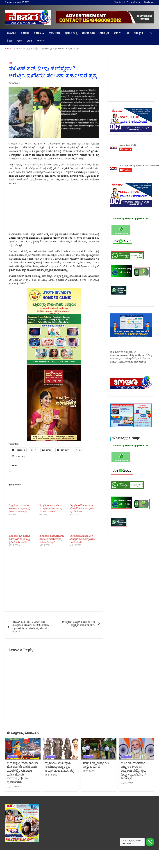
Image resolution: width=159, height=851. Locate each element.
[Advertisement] (54, 210)
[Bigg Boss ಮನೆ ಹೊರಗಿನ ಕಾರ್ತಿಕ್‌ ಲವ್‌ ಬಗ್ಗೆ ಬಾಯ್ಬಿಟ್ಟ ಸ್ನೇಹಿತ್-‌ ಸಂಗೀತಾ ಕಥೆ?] (22, 496)
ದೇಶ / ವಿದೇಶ (55, 33)
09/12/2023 (14, 83)
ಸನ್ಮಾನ (20, 41)
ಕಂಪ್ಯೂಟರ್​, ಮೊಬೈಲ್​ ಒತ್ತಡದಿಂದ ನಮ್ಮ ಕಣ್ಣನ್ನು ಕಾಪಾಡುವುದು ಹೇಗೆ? (78, 623)
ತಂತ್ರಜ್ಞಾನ (138, 33)
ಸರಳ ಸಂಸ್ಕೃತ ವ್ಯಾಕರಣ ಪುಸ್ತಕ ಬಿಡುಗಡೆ (96, 765)
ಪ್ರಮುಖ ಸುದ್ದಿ (71, 33)
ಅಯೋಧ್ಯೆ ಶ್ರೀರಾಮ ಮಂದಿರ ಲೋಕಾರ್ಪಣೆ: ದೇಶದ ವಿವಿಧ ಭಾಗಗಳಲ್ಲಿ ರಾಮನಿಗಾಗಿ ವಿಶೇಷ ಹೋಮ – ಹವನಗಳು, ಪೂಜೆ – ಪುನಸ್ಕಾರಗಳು (22, 773)
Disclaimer (149, 2)
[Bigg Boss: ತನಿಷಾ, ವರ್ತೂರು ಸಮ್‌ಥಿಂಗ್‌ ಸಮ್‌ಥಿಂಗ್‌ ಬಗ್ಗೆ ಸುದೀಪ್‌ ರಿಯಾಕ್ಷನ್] (53, 496)
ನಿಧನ (29, 41)
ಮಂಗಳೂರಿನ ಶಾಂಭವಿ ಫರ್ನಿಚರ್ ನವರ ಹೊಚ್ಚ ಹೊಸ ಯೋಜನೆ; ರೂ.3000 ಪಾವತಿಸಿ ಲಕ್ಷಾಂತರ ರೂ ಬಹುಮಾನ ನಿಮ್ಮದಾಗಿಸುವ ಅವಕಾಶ (30, 627)
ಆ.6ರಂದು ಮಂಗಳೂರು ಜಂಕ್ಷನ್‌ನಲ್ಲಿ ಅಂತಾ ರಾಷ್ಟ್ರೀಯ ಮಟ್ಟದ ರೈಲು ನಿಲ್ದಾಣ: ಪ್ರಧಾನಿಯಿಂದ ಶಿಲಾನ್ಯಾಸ (133, 771)
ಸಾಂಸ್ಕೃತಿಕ (104, 33)
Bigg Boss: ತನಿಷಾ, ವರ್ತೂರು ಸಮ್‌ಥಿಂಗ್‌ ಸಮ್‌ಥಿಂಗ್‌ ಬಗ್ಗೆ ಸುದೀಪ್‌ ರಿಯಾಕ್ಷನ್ (51, 509)
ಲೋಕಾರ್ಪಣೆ (12, 756)
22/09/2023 (88, 771)
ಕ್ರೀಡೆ (127, 33)
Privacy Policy (133, 2)
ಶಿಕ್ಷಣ (9, 41)
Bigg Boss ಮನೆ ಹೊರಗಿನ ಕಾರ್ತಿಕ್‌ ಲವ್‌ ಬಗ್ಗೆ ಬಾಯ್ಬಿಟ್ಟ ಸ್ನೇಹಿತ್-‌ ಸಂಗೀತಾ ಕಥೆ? (19, 509)
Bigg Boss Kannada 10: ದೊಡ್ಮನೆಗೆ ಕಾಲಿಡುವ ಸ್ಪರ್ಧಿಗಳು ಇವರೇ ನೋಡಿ (82, 509)
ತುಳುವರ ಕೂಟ (88, 33)
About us (118, 2)
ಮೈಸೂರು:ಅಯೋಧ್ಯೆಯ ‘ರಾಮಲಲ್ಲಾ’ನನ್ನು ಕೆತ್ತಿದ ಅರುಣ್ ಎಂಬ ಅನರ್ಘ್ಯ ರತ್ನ (59, 767)
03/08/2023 (126, 783)
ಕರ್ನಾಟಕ (25, 33)
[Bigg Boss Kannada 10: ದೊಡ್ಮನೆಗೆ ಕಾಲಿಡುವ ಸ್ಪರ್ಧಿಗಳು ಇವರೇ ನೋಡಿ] (84, 496)
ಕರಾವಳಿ (37, 33)
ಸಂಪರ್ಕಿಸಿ (41, 41)
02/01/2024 (50, 775)
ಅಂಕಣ (117, 33)
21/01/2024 (12, 787)
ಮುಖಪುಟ (11, 33)
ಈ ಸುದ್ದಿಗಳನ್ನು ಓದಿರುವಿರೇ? (23, 733)
